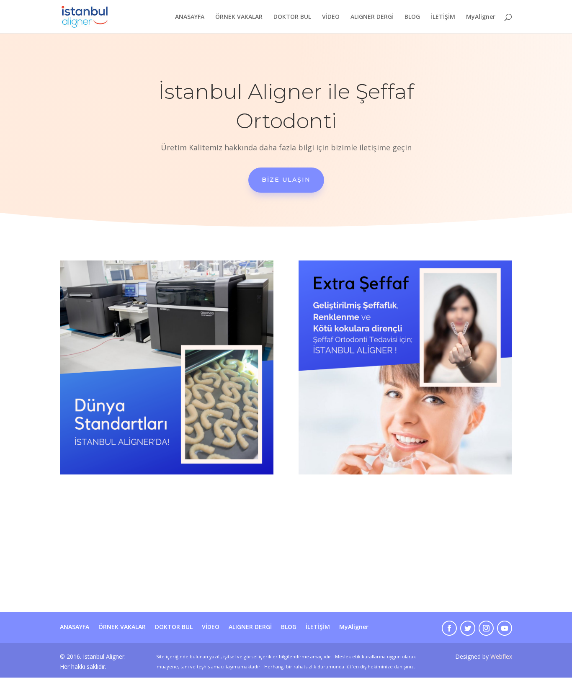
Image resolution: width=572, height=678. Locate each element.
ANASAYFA (189, 17)
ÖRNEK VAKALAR (239, 17)
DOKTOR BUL (292, 17)
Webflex (501, 656)
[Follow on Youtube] (504, 628)
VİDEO (331, 17)
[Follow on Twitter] (467, 628)
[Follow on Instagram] (486, 628)
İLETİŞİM (443, 17)
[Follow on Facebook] (449, 628)
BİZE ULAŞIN (286, 179)
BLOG (412, 17)
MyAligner (480, 17)
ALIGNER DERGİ (372, 17)
